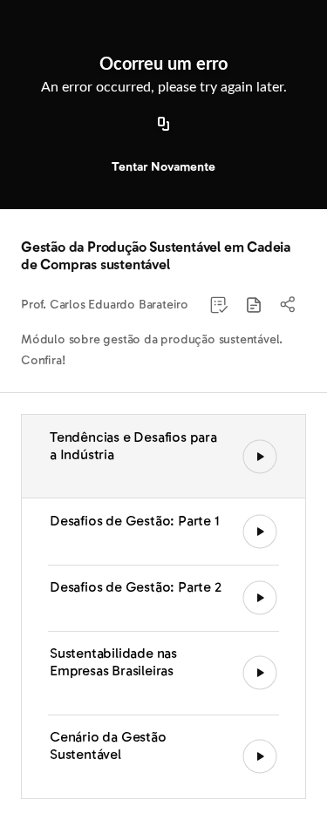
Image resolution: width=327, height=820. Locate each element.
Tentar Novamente (163, 166)
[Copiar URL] (164, 125)
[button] (253, 305)
